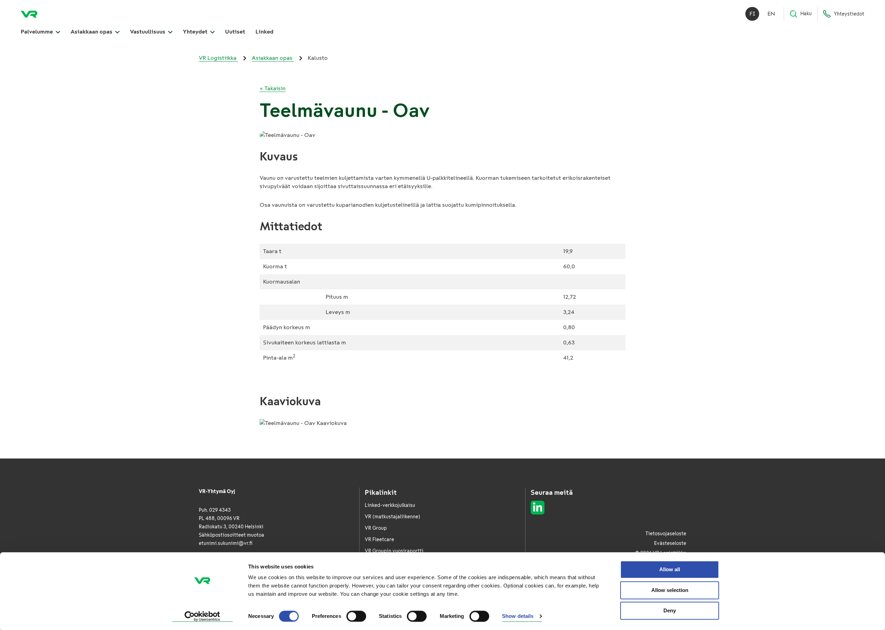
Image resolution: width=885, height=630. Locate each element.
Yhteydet (196, 31)
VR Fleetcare (379, 540)
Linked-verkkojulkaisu (390, 505)
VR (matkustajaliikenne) (392, 517)
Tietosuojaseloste (665, 534)
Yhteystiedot (849, 14)
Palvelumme (37, 31)
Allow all (669, 569)
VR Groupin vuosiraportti (394, 551)
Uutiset (235, 31)
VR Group (376, 528)
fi (752, 13)
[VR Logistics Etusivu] (29, 14)
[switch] (356, 616)
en (771, 13)
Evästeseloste (670, 543)
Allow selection (669, 590)
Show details (517, 616)
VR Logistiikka (218, 58)
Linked (264, 31)
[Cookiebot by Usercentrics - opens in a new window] (202, 616)
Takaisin (273, 88)
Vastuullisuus (148, 31)
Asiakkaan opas (92, 31)
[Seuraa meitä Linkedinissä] (537, 508)
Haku (806, 14)
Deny (669, 610)
